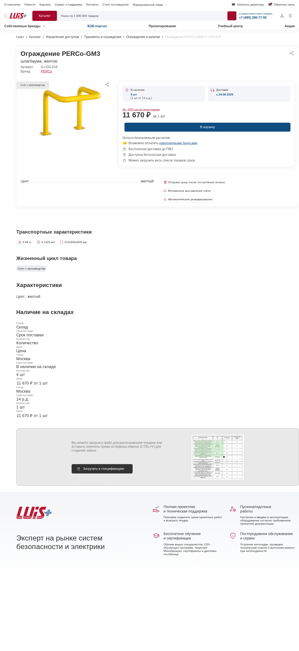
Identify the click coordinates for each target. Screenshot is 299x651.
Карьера (45, 4)
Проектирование (162, 26)
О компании (12, 4)
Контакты (92, 4)
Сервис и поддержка (68, 4)
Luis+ (20, 37)
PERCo (46, 71)
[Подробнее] (231, 15)
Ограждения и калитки (143, 37)
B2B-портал (97, 26)
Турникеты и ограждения (102, 37)
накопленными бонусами (178, 143)
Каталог (35, 37)
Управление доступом (62, 37)
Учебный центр (230, 26)
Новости (29, 4)
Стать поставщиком (116, 4)
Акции (290, 26)
